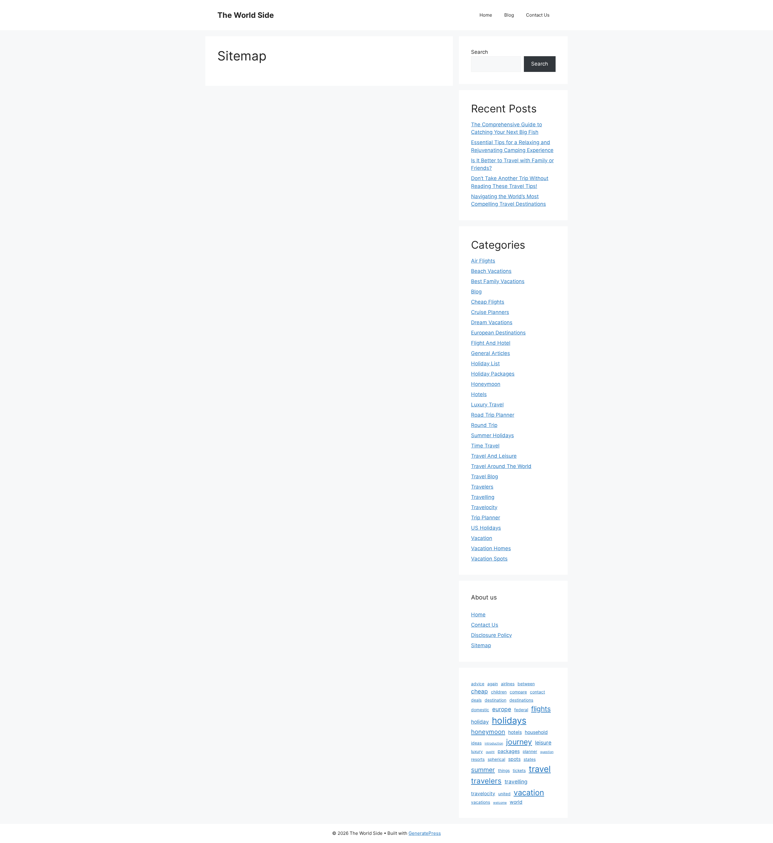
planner (530, 751)
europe (501, 709)
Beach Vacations (491, 271)
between (526, 683)
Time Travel (485, 446)
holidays (509, 720)
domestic (480, 709)
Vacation (481, 538)
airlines (508, 683)
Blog (509, 15)
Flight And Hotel (490, 343)
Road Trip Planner (492, 415)
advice (477, 683)
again (492, 683)
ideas (476, 743)
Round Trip (484, 425)
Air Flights (483, 261)
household (536, 732)
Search (479, 52)
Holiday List (485, 363)
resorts (478, 759)
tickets (519, 770)
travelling (516, 781)
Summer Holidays (492, 435)
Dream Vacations (491, 322)
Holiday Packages (493, 374)
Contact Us (538, 15)
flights (541, 709)
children (499, 692)
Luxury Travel (487, 405)
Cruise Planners (490, 312)
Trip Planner (485, 518)
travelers (486, 781)
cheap (479, 691)
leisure (543, 742)
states (530, 759)
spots (514, 759)
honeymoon (488, 731)
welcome (500, 803)
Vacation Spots (489, 559)
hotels (515, 732)
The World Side (245, 15)
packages (509, 751)
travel (540, 769)
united (504, 793)
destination (495, 700)
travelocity (483, 793)
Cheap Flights (487, 302)
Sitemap (481, 645)
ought (490, 752)
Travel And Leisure (494, 456)
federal (521, 709)
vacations (480, 802)
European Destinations (498, 333)
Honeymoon (485, 384)
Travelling (482, 497)
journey (519, 741)
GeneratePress (425, 833)
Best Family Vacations (497, 281)
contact (537, 692)
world (516, 802)
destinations (521, 700)
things (504, 770)
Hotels (479, 394)
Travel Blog (484, 476)
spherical (496, 759)
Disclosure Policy (491, 635)
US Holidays (486, 528)
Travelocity (484, 507)
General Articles (490, 353)
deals (476, 700)
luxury (477, 751)
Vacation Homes (491, 548)
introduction (494, 743)
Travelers (482, 487)
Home (486, 15)
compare (518, 692)
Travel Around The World (501, 466)
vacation (529, 792)
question (546, 752)
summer (483, 770)
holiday (480, 722)
